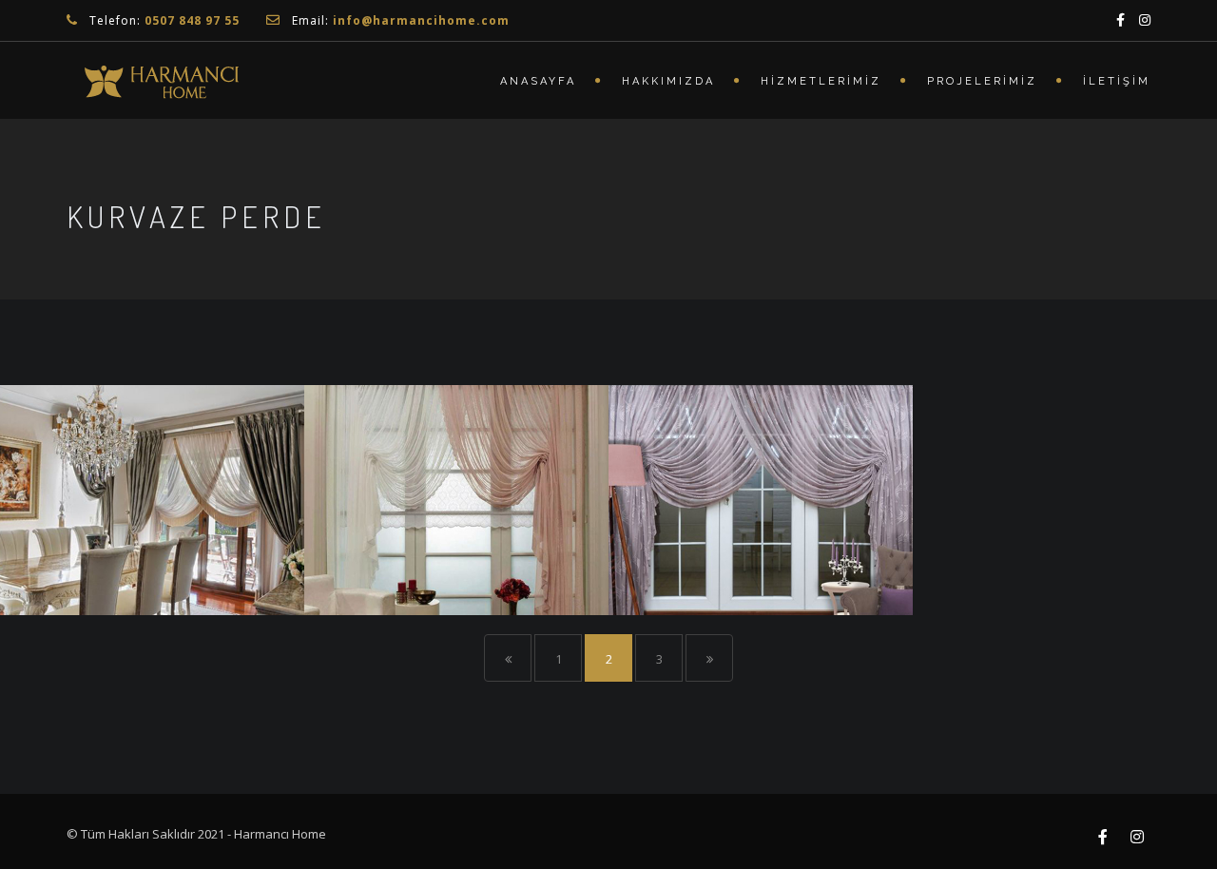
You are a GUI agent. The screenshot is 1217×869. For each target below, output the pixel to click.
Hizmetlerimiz (821, 81)
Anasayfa (538, 81)
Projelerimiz (982, 81)
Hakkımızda (668, 81)
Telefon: (164, 20)
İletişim (1116, 81)
